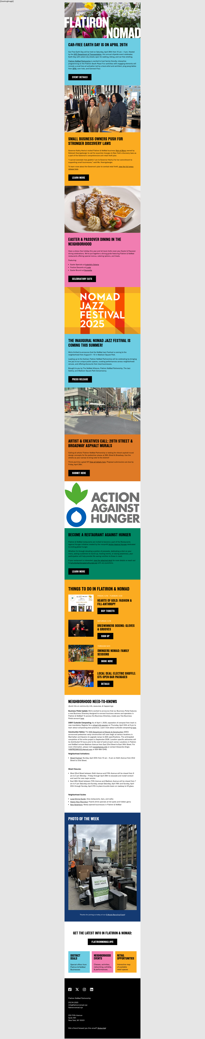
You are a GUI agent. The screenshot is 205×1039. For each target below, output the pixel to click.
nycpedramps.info (100, 747)
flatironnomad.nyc (103, 942)
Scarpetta (88, 270)
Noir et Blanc (121, 150)
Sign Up (105, 636)
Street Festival (76, 758)
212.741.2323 (73, 1002)
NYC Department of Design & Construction (106, 732)
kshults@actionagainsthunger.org (83, 563)
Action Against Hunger (118, 544)
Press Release (80, 379)
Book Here (107, 661)
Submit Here (79, 473)
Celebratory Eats (82, 279)
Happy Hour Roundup (79, 802)
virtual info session (100, 725)
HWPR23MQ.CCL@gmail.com (80, 749)
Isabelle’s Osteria (92, 264)
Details (105, 684)
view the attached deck (103, 560)
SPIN (74, 68)
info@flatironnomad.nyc (77, 1005)
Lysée (88, 267)
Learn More (78, 177)
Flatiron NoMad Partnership (79, 61)
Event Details (80, 77)
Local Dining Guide (78, 799)
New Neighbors (76, 804)
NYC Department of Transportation (88, 54)
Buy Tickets (108, 611)
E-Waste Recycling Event (115, 915)
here (82, 718)
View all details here (98, 462)
